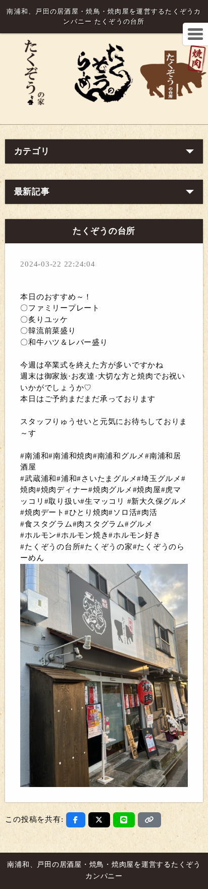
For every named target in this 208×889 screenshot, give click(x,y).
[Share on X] (99, 819)
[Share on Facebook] (75, 819)
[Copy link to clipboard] (149, 819)
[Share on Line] (124, 819)
